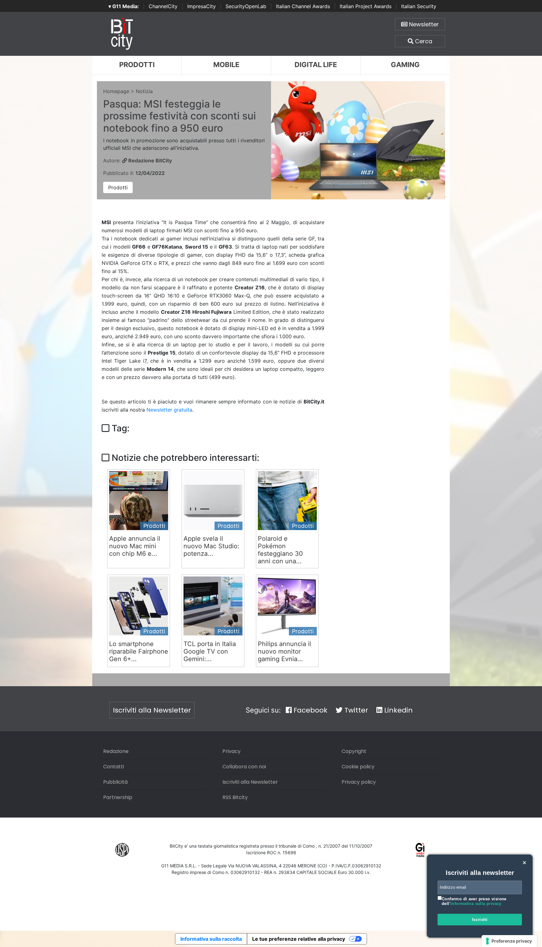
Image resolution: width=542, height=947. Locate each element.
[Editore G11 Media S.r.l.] (420, 849)
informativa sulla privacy (476, 903)
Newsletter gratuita (169, 410)
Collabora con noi (244, 766)
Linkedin (397, 710)
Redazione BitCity (149, 160)
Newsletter (423, 24)
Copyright (354, 751)
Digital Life (316, 65)
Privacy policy (359, 782)
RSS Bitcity (235, 797)
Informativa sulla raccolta (211, 939)
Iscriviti (480, 919)
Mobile (226, 65)
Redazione (116, 751)
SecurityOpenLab (246, 6)
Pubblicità (115, 782)
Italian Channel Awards (303, 6)
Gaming (405, 65)
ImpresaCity (201, 6)
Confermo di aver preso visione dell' (474, 901)
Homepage (116, 91)
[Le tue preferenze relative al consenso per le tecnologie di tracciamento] (509, 941)
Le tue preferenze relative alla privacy (298, 939)
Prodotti (137, 65)
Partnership (117, 797)
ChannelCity (163, 6)
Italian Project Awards (365, 6)
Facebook (309, 710)
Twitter (355, 710)
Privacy (231, 751)
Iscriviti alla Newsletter (152, 710)
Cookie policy (358, 766)
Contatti (113, 766)
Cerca (422, 41)
